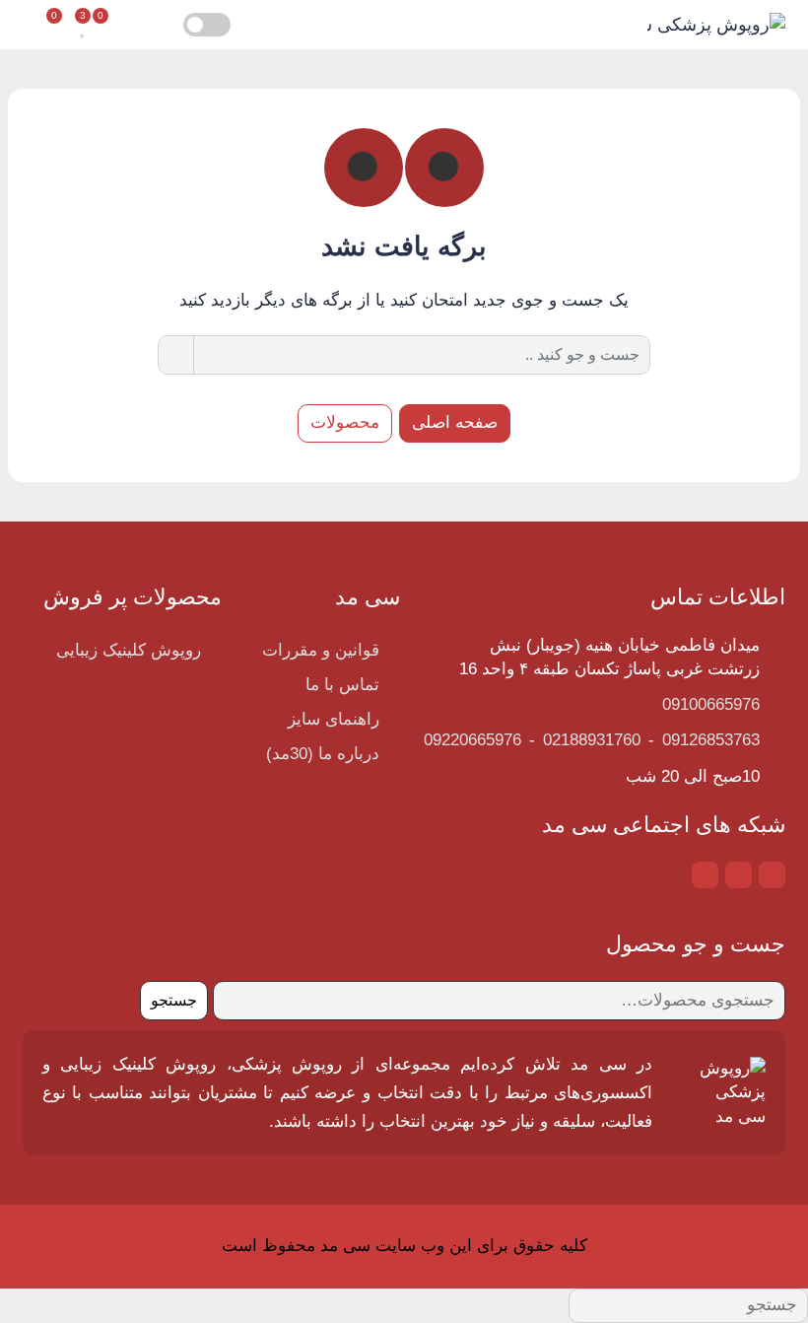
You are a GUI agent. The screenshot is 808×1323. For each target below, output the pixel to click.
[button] (135, 25)
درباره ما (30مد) (322, 753)
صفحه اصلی (455, 422)
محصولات (344, 422)
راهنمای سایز (333, 719)
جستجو (174, 1000)
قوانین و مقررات (320, 650)
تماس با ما (342, 684)
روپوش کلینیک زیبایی (128, 650)
